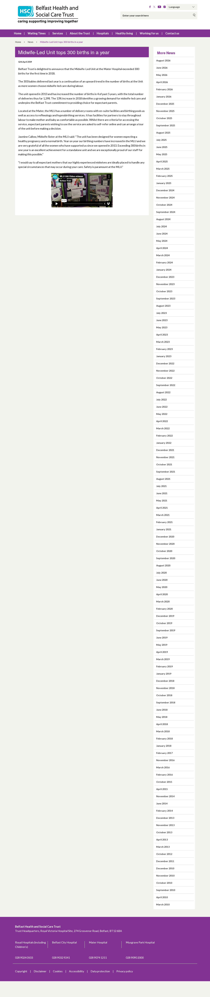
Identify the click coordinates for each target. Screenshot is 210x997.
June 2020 (161, 579)
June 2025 (161, 146)
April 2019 (162, 651)
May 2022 (161, 413)
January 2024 (163, 269)
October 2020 (164, 550)
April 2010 (162, 897)
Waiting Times (37, 33)
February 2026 (164, 89)
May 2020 (161, 587)
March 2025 (163, 168)
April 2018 (162, 724)
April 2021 (162, 507)
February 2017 (164, 752)
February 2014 (164, 810)
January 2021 (163, 529)
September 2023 (165, 298)
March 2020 (163, 601)
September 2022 (165, 385)
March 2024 (163, 255)
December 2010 (165, 868)
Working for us (149, 33)
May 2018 (161, 716)
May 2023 (161, 327)
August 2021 (163, 478)
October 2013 (164, 832)
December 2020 (165, 536)
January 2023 (163, 356)
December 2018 (165, 680)
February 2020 (164, 608)
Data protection (100, 971)
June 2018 (161, 709)
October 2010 (164, 882)
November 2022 (165, 370)
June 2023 (161, 320)
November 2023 (165, 284)
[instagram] (164, 7)
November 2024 (165, 197)
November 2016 (165, 760)
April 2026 (162, 82)
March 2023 (163, 341)
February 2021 (164, 522)
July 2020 (161, 572)
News (30, 42)
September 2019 (165, 630)
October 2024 (164, 204)
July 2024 (161, 226)
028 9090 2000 (135, 957)
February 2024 (164, 262)
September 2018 (165, 702)
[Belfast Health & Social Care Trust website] (51, 14)
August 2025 (163, 132)
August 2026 (163, 60)
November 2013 (165, 825)
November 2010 (165, 875)
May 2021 (161, 500)
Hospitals (103, 33)
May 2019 (161, 644)
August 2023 (163, 305)
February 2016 (164, 774)
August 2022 (163, 392)
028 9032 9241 (61, 957)
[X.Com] (154, 7)
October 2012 (164, 853)
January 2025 (163, 183)
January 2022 (163, 442)
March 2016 (163, 767)
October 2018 (164, 695)
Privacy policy (124, 971)
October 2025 (164, 118)
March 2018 (163, 731)
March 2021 (163, 514)
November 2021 (165, 457)
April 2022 (162, 421)
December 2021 (165, 449)
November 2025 (165, 110)
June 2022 (161, 406)
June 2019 (161, 637)
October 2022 (164, 377)
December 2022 (165, 363)
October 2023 (164, 291)
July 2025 (161, 139)
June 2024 (161, 233)
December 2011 (165, 861)
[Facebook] (150, 7)
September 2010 (165, 889)
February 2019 (164, 666)
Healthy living (124, 33)
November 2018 (165, 688)
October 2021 (164, 464)
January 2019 (163, 673)
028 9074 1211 (98, 957)
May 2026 (161, 74)
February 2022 (164, 435)
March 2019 (163, 659)
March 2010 (163, 904)
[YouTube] (159, 7)
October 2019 (164, 623)
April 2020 (162, 594)
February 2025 (164, 175)
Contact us (172, 33)
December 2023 (165, 276)
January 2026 (163, 96)
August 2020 (163, 565)
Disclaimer (40, 971)
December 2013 (165, 817)
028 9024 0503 (24, 957)
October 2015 (164, 781)
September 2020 (165, 558)
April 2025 (162, 161)
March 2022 (163, 428)
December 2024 (165, 190)
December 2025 (165, 103)
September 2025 (165, 125)
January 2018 (163, 745)
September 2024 (165, 211)
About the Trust (80, 33)
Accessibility (76, 971)
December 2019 (165, 615)
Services (57, 33)
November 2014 (165, 796)
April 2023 (162, 334)
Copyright (21, 971)
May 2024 (161, 240)
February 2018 (164, 738)
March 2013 (163, 846)
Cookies (58, 971)
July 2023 (161, 312)
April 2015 (162, 789)
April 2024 (162, 247)
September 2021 (165, 471)
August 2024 (163, 219)
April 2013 (162, 839)
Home (17, 33)
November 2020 (165, 543)
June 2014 (161, 803)
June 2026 (161, 67)
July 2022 (161, 399)
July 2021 (161, 486)
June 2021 (161, 493)
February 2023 (164, 348)
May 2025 (161, 154)
